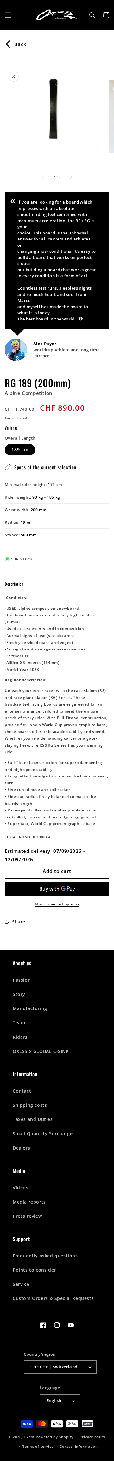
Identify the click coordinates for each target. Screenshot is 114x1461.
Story (19, 994)
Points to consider (34, 1270)
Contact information (79, 1446)
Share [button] (18, 922)
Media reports (29, 1202)
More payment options (57, 904)
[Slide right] (71, 177)
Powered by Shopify (54, 1436)
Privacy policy (92, 1437)
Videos (20, 1188)
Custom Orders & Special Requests (53, 1298)
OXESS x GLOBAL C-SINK (41, 1051)
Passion (22, 980)
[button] (8, 15)
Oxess (29, 1436)
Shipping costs (30, 1105)
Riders (20, 1037)
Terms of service (37, 1446)
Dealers (21, 1148)
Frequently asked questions (45, 1256)
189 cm (19, 450)
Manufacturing (30, 1008)
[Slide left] (43, 177)
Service (21, 1284)
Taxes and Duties (33, 1119)
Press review (27, 1216)
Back (20, 44)
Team (19, 1022)
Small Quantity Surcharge (43, 1133)
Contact (22, 1091)
